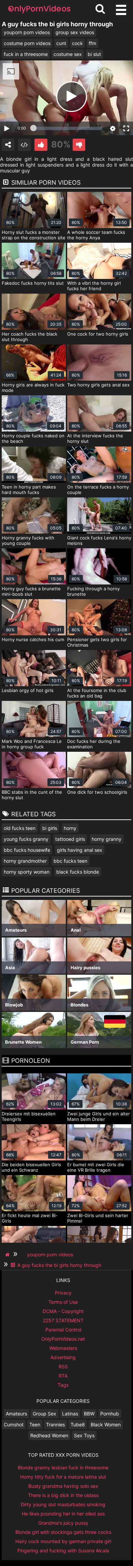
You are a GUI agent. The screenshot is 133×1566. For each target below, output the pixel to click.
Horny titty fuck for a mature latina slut (63, 1477)
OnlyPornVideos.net (63, 1339)
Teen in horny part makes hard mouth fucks (29, 489)
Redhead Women (49, 1435)
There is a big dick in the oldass (63, 1495)
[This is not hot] (79, 145)
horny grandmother (25, 861)
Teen (34, 1424)
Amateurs (16, 1413)
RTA (63, 1376)
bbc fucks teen (70, 861)
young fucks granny (26, 839)
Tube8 (78, 1424)
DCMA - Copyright (63, 1311)
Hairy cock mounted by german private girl (63, 1541)
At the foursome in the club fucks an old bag (96, 693)
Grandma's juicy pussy (63, 1523)
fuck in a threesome (26, 54)
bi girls (49, 828)
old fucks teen (19, 828)
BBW (89, 1413)
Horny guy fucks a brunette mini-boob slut (31, 591)
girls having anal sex (79, 850)
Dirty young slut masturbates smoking (63, 1504)
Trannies (55, 1424)
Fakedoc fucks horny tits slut (33, 283)
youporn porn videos (27, 32)
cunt (61, 43)
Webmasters (63, 1348)
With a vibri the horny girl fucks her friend (94, 285)
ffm (92, 43)
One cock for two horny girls (97, 334)
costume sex (68, 54)
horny (70, 828)
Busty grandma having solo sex (63, 1486)
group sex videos (75, 32)
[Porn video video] (8, 145)
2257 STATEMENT (63, 1320)
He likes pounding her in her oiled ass (63, 1513)
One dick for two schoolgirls (97, 792)
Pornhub (109, 1413)
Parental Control (63, 1329)
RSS (63, 1366)
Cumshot (14, 1424)
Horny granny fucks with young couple (28, 540)
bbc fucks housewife (27, 850)
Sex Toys (84, 1435)
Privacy (63, 1293)
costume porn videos (27, 43)
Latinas (70, 1413)
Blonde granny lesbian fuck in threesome (63, 1467)
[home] (8, 1255)
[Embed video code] (24, 145)
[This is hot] (40, 145)
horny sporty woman (26, 872)
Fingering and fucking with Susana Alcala (63, 1550)
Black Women (106, 1424)
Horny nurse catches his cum (33, 639)
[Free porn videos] (39, 13)
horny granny (106, 839)
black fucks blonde (77, 872)
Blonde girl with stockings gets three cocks (63, 1532)
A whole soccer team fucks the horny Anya (96, 234)
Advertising (63, 1357)
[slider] (67, 128)
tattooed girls (70, 839)
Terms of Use (63, 1302)
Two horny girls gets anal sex (98, 384)
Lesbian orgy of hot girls (28, 690)
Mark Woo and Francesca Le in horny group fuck (32, 743)
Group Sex (44, 1413)
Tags (63, 1385)
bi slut (94, 54)
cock (77, 43)
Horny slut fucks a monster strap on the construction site (33, 234)
